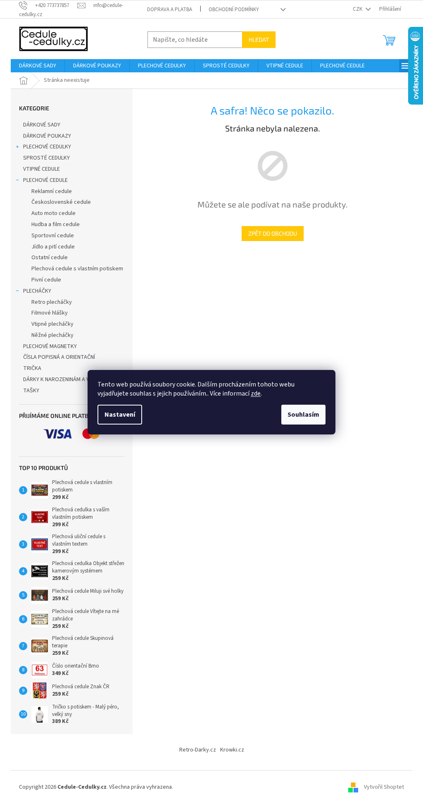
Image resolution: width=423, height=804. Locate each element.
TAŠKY (31, 390)
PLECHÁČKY (37, 291)
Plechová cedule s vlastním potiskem (77, 269)
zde (256, 393)
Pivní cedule (46, 280)
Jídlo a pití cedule (53, 247)
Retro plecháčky (51, 302)
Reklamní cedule (51, 191)
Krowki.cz (232, 750)
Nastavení (120, 414)
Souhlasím (303, 414)
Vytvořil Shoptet (384, 787)
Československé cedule (61, 202)
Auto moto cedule (53, 213)
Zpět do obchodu (272, 233)
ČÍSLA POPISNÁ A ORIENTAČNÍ (59, 357)
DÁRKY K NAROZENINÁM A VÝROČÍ (63, 379)
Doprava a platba (169, 9)
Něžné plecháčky (52, 335)
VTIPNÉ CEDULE (41, 169)
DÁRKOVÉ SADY (41, 125)
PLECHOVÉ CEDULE (45, 180)
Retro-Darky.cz (197, 750)
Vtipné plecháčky (52, 324)
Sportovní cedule (52, 235)
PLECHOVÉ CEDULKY (47, 147)
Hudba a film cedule (55, 224)
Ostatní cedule (49, 257)
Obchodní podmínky (234, 9)
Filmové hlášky (49, 313)
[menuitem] (37, 65)
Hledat (259, 39)
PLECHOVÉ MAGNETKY (50, 346)
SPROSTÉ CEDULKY (46, 158)
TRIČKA (32, 368)
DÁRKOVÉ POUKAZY (47, 136)
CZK (358, 9)
